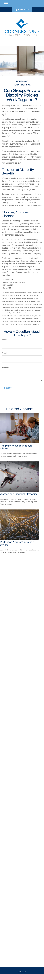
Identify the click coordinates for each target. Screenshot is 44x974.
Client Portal (23, 10)
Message (5, 367)
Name (4, 339)
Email (4, 353)
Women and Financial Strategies (19, 494)
